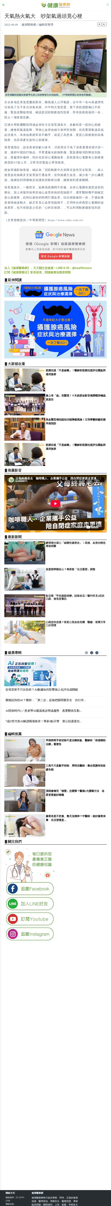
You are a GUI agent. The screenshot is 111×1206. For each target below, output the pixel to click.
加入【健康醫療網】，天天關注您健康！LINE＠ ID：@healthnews (48, 268)
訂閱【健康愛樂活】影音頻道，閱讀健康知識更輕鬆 (37, 272)
